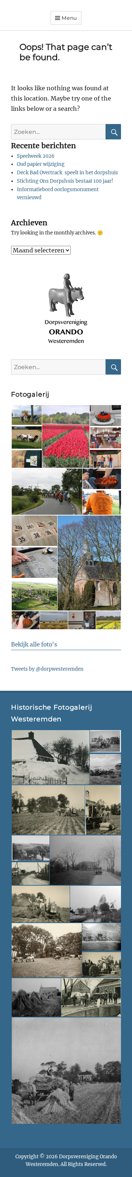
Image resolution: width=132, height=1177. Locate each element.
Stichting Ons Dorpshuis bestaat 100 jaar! (65, 181)
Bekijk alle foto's (34, 644)
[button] (26, 415)
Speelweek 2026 (36, 156)
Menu (69, 18)
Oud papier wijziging (41, 164)
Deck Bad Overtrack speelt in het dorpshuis (67, 173)
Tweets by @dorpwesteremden (47, 669)
